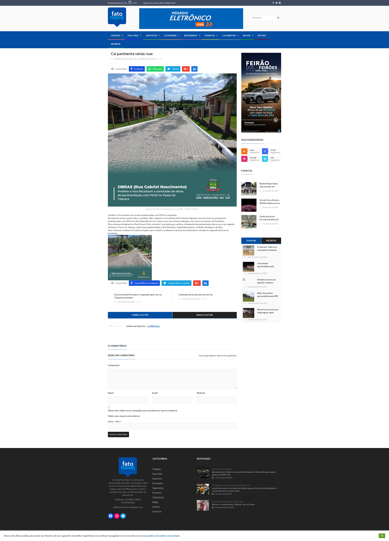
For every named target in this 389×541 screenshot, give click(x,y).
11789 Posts (154, 326)
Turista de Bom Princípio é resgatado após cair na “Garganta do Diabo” (138, 296)
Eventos (210, 35)
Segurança (190, 35)
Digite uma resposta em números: (124, 416)
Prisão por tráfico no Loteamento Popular (267, 248)
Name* (111, 393)
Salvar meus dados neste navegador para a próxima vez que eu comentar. (143, 410)
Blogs (246, 35)
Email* (155, 393)
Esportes (151, 35)
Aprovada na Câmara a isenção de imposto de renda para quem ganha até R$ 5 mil (243, 473)
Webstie (201, 393)
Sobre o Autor (140, 315)
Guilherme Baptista (147, 59)
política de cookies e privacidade (163, 535)
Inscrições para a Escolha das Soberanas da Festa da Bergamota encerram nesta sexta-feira (244, 489)
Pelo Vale (133, 35)
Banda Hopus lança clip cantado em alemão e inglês (269, 186)
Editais (262, 35)
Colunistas (229, 35)
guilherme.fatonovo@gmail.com (128, 507)
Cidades (115, 35)
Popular (251, 240)
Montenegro (228, 501)
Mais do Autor (204, 315)
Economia (170, 35)
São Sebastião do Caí (240, 485)
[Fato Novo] (117, 17)
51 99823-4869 (132, 499)
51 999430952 (128, 502)
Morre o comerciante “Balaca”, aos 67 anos (233, 504)
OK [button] (381, 535)
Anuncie (115, 44)
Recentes (271, 240)
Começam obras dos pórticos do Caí (195, 294)
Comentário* (114, 365)
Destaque (216, 469)
